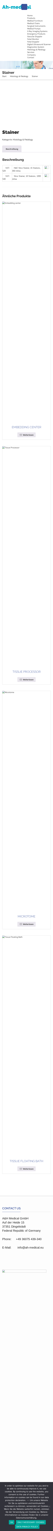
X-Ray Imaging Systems (37, 31)
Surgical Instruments (36, 26)
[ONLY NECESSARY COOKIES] (49, 1506)
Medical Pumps (33, 28)
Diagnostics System (35, 47)
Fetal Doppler (33, 41)
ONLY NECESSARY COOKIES (30, 1522)
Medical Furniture (35, 20)
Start (4, 76)
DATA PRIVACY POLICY (27, 1526)
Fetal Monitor (33, 39)
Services (30, 52)
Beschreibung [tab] (12, 149)
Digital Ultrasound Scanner (39, 44)
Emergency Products (36, 34)
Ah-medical (16, 7)
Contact (30, 57)
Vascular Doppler (34, 36)
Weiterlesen (28, 435)
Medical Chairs (33, 23)
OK (11, 1522)
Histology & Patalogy (36, 49)
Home (30, 15)
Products (31, 18)
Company (31, 54)
